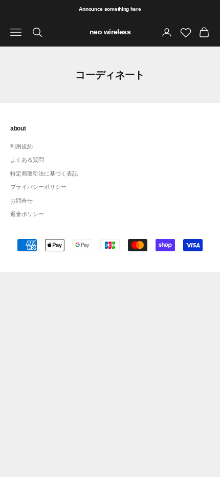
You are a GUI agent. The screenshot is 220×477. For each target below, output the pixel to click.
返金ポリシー (27, 214)
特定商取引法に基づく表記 (44, 173)
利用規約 (21, 146)
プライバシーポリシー (38, 186)
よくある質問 (27, 159)
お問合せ (21, 200)
